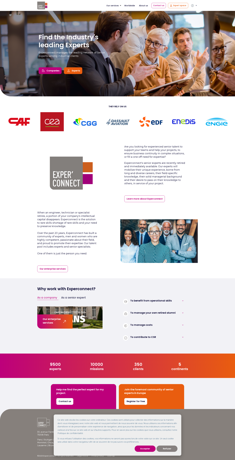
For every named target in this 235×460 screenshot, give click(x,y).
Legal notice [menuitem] (82, 456)
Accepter (145, 448)
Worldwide (129, 5)
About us (143, 5)
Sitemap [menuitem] (111, 456)
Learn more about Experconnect (145, 198)
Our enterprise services (53, 268)
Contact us (158, 5)
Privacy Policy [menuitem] (98, 456)
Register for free (136, 401)
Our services (112, 5)
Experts (76, 70)
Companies (53, 70)
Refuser (167, 448)
